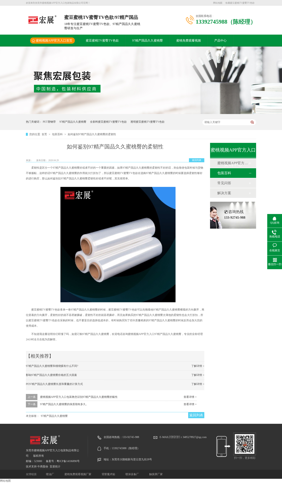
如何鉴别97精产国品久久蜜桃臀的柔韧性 (92, 134)
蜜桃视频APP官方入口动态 (232, 163)
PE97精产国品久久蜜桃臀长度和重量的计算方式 (54, 384)
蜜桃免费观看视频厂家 (78, 474)
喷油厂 (50, 474)
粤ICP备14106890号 (68, 461)
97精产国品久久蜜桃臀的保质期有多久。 (64, 404)
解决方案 (224, 193)
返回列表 (196, 160)
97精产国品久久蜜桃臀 (147, 40)
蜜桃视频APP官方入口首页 (54, 40)
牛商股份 (42, 466)
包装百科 (57, 134)
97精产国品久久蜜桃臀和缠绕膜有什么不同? (52, 366)
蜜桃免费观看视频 (188, 40)
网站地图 (217, 3)
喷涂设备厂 (132, 474)
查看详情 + (190, 397)
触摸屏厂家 (156, 474)
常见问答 (224, 183)
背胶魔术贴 (109, 474)
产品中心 (220, 40)
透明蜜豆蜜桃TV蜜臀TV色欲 (147, 121)
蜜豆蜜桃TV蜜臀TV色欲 (102, 40)
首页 (45, 134)
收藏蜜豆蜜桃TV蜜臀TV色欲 (240, 3)
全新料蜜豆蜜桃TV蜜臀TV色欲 (108, 121)
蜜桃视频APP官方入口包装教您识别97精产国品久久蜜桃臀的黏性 (79, 397)
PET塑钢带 (49, 121)
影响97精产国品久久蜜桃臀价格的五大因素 (51, 375)
